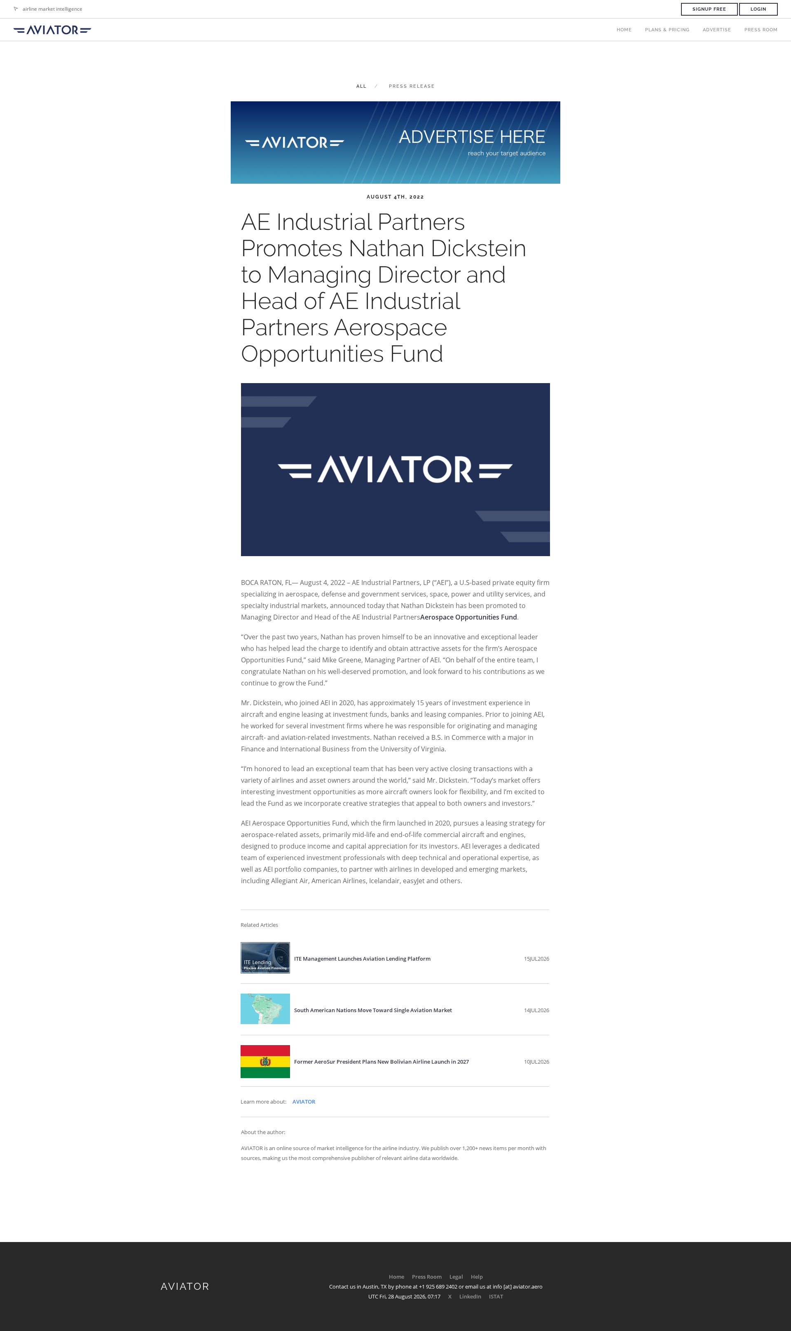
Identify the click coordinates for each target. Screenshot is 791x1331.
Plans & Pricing (667, 30)
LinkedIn (470, 1296)
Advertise (717, 30)
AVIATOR (304, 1101)
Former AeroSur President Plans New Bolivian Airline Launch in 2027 (381, 1061)
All (361, 86)
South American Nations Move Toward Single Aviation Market (373, 1010)
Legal (456, 1276)
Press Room (761, 30)
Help (477, 1276)
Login (758, 9)
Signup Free (709, 9)
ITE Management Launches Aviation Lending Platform (362, 958)
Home (624, 30)
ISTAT (496, 1296)
